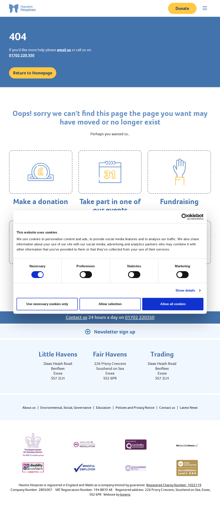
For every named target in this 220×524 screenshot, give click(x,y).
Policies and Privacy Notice (135, 408)
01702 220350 (139, 317)
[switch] (86, 274)
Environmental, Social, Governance (65, 408)
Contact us (76, 317)
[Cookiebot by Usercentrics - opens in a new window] (184, 217)
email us (64, 50)
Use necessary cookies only (47, 304)
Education (103, 408)
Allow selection (110, 304)
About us (29, 408)
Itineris (125, 494)
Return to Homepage (32, 72)
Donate (182, 8)
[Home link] (22, 8)
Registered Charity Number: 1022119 (173, 485)
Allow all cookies (173, 304)
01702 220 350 (21, 55)
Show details (185, 290)
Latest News (189, 408)
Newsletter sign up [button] (114, 332)
